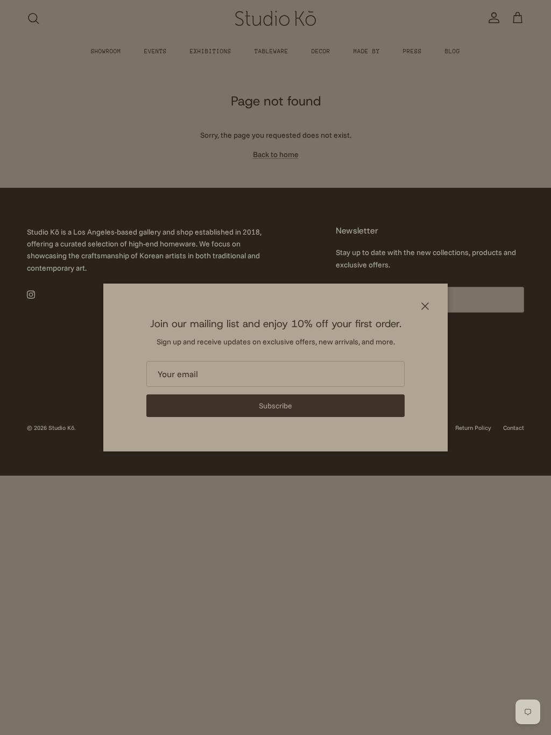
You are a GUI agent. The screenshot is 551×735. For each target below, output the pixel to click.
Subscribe (275, 406)
